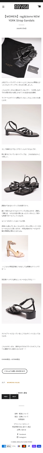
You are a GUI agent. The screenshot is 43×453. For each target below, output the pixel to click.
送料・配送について (21, 414)
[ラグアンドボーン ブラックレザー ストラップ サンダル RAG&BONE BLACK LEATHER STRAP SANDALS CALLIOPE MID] (15, 373)
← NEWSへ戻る (21, 393)
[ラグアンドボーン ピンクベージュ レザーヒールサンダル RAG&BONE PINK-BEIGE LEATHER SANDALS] (15, 261)
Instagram (22, 437)
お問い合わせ (21, 430)
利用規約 (21, 419)
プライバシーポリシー (21, 424)
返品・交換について (21, 417)
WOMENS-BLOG (13, 382)
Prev (5, 396)
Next (14, 396)
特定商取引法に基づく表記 (21, 427)
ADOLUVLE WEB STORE (24, 442)
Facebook (22, 434)
